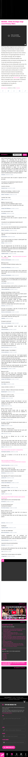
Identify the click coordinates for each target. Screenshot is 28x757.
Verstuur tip (10, 747)
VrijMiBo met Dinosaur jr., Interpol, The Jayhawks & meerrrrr (14, 636)
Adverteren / (11, 699)
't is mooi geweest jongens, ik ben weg (10, 632)
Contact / (14, 697)
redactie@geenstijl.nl (7, 713)
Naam (3, 733)
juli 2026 (4, 654)
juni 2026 (5, 655)
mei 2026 (5, 657)
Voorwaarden (17, 699)
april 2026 (5, 658)
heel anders (17, 77)
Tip (3, 715)
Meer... (4, 659)
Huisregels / (18, 697)
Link (3, 727)
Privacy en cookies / (4, 698)
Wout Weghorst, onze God (8, 642)
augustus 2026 (6, 653)
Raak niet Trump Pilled (7, 641)
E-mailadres (5, 739)
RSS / (22, 697)
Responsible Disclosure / (22, 698)
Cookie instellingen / (13, 698)
